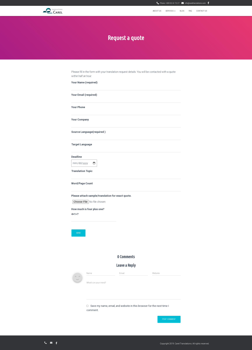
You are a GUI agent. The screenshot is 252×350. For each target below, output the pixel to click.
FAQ (190, 11)
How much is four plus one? (87, 209)
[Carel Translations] (53, 11)
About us (157, 11)
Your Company (80, 119)
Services (170, 11)
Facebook (208, 3)
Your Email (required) (84, 94)
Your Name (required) (84, 82)
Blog (182, 11)
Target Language (81, 144)
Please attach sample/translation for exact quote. (101, 195)
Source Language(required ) (88, 131)
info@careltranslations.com (195, 3)
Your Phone (78, 107)
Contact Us (201, 11)
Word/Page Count (82, 183)
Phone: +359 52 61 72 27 (170, 3)
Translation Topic (81, 171)
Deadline (76, 156)
